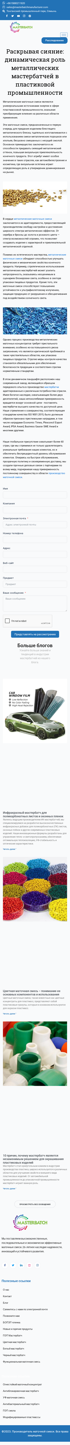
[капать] (29, 1265)
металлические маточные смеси (33, 218)
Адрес (6, 548)
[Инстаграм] (37, 1265)
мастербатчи (51, 387)
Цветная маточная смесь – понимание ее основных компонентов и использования (31, 992)
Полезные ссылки (16, 1281)
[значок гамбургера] (64, 35)
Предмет (8, 577)
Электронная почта (14, 518)
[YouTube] (18, 16)
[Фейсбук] (7, 16)
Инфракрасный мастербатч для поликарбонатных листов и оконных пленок (33, 814)
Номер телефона (13, 533)
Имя (5, 488)
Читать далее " (9, 849)
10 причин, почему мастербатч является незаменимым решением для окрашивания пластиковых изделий (33, 1159)
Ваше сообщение (13, 592)
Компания (9, 503)
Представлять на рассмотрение (35, 634)
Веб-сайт (8, 563)
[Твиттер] (12, 16)
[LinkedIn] (21, 1265)
